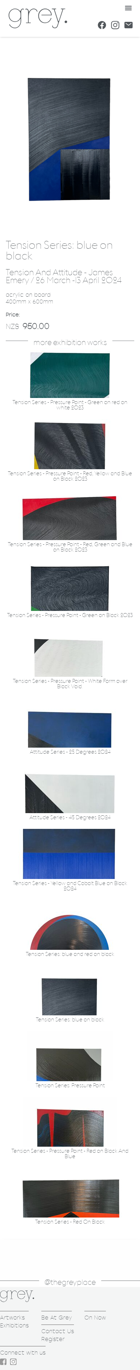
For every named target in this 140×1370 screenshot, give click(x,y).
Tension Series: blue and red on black (70, 954)
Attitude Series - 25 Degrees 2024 (70, 752)
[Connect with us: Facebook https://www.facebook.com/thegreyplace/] (102, 25)
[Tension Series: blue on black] (70, 227)
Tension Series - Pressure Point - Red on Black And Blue (70, 1153)
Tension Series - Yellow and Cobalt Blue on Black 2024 (70, 886)
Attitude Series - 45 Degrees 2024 (70, 817)
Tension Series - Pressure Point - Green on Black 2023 (70, 615)
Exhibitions (14, 1325)
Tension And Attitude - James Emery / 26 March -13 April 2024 (64, 277)
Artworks (12, 1317)
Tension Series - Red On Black (70, 1222)
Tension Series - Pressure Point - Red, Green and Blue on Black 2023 (70, 547)
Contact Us (57, 1331)
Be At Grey (56, 1317)
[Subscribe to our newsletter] (128, 25)
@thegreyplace (70, 1282)
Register (53, 1339)
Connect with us (23, 1352)
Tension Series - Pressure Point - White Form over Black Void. (70, 684)
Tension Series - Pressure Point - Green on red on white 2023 (70, 405)
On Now (95, 1317)
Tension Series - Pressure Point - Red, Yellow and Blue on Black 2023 (70, 476)
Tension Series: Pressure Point (70, 1085)
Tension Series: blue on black (70, 1019)
